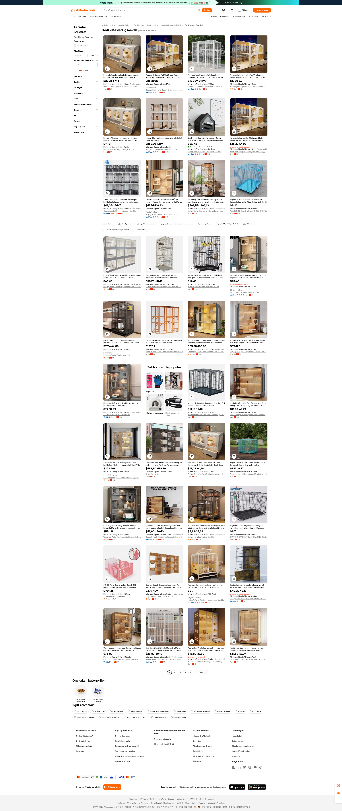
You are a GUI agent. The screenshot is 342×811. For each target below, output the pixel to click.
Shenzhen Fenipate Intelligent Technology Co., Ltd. (248, 151)
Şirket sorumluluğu (84, 746)
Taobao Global (182, 799)
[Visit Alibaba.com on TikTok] (260, 767)
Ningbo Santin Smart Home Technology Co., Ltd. (206, 415)
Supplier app (166, 787)
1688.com (143, 799)
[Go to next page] (206, 672)
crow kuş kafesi (187, 224)
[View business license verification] (195, 807)
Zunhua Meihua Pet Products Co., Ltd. (203, 287)
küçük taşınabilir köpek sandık (118, 230)
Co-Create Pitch (83, 741)
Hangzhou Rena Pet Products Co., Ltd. (161, 149)
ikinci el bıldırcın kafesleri (136, 717)
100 (201, 673)
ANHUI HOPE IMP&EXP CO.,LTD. (116, 415)
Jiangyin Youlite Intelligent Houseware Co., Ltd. (248, 598)
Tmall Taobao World (158, 799)
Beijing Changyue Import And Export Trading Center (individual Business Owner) (248, 352)
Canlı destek (198, 741)
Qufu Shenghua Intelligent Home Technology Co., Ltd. (248, 415)
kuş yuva (241, 711)
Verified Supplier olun (241, 751)
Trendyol (199, 799)
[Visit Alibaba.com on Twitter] (244, 767)
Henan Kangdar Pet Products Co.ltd (244, 292)
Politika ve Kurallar (122, 761)
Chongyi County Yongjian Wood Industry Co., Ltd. (122, 659)
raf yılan (110, 224)
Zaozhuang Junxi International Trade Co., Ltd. (248, 474)
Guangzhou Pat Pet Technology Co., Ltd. (119, 211)
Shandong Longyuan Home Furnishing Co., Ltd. (122, 477)
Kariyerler (80, 751)
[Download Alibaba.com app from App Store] (237, 787)
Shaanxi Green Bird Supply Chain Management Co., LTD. (164, 90)
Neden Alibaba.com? (84, 736)
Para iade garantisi (122, 741)
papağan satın (168, 224)
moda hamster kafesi (202, 711)
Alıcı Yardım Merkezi (201, 736)
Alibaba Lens (90, 787)
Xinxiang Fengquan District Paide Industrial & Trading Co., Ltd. (248, 86)
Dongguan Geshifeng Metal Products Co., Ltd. (206, 86)
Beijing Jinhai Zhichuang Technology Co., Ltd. (122, 287)
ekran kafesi (141, 230)
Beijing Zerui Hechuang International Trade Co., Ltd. (206, 211)
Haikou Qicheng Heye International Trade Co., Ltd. (122, 86)
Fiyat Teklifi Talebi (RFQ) (164, 744)
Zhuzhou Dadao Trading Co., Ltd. (116, 355)
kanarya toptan (206, 224)
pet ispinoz (249, 224)
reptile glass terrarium (85, 717)
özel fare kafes (117, 711)
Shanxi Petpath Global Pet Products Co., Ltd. (164, 537)
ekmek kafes (181, 711)
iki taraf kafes (100, 711)
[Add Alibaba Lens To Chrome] (112, 787)
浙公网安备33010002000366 (214, 807)
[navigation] (85, 349)
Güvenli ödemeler (122, 736)
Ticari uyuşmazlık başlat (203, 746)
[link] (338, 785)
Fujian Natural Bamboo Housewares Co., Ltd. (206, 600)
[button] (199, 10)
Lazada (171, 799)
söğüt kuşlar (257, 711)
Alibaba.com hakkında (86, 730)
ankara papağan (180, 717)
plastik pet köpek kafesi (229, 224)
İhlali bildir (197, 761)
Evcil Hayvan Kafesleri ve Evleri (168, 25)
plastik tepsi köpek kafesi (159, 711)
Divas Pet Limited (153, 474)
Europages (209, 799)
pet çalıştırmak (126, 224)
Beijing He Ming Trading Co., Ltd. (201, 537)
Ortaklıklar (236, 756)
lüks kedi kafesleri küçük (111, 717)
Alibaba (105, 25)
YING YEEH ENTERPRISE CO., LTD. (117, 596)
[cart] (232, 10)
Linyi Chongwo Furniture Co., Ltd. (159, 596)
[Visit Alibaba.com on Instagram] (249, 767)
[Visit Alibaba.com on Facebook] (233, 767)
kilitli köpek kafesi (223, 711)
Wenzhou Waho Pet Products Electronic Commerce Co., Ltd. (122, 537)
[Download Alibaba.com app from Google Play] (257, 787)
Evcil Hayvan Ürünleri (121, 25)
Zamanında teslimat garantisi (127, 746)
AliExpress (133, 799)
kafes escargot (136, 711)
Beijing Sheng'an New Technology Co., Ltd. (205, 474)
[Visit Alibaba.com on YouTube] (255, 767)
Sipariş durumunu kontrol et (243, 746)
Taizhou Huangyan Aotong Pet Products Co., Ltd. (164, 287)
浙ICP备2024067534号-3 (239, 807)
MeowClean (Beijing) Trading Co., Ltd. (118, 149)
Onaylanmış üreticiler (163, 739)
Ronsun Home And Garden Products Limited (164, 352)
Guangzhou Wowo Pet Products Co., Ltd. (204, 151)
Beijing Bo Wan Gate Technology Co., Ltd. (163, 214)
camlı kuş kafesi (160, 717)
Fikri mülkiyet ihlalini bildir (203, 756)
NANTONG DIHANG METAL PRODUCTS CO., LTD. (248, 211)
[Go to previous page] (164, 672)
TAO (192, 799)
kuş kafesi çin (82, 711)
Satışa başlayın (238, 741)
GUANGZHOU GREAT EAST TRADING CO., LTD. (248, 537)
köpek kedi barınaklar (148, 224)
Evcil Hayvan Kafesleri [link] (194, 25)
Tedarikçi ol (237, 736)
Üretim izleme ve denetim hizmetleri (130, 756)
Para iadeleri (198, 751)
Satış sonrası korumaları (125, 751)
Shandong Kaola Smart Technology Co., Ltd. (206, 352)
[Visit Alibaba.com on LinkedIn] (239, 767)
